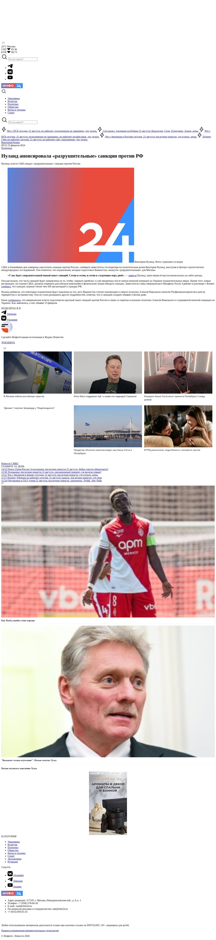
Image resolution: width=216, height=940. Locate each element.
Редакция (13, 861)
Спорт (11, 856)
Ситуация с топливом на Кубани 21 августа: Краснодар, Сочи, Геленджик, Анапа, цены (150, 131)
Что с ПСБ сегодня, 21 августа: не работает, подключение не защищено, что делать (51, 131)
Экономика (14, 841)
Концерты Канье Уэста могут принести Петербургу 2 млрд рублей (174, 398)
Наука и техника (16, 853)
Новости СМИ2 (9, 463)
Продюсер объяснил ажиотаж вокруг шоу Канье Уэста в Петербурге (103, 452)
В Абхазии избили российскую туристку (24, 396)
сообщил (6, 286)
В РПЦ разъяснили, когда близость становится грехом (172, 450)
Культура (12, 844)
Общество (13, 850)
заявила (132, 275)
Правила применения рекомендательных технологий (30, 930)
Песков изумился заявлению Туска (19, 768)
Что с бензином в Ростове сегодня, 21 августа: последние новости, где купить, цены (151, 136)
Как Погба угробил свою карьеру (18, 620)
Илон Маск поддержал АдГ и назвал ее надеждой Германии (105, 396)
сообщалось (14, 300)
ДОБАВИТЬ (8, 342)
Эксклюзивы (15, 859)
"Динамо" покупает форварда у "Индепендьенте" (29, 408)
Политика (6, 148)
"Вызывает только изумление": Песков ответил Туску (29, 760)
